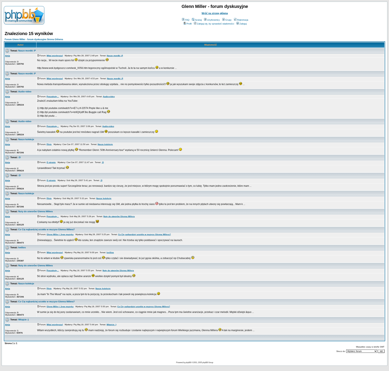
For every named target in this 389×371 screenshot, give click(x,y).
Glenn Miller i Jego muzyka (60, 234)
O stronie (51, 162)
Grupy (228, 20)
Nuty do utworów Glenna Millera (35, 211)
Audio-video (24, 91)
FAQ (187, 20)
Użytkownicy (213, 20)
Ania (7, 55)
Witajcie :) (23, 319)
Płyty (49, 144)
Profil (189, 23)
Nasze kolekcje (26, 139)
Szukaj (198, 20)
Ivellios (22, 247)
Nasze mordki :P (27, 50)
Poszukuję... (53, 96)
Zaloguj (243, 23)
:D (19, 157)
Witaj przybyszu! (55, 55)
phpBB (188, 362)
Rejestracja (242, 20)
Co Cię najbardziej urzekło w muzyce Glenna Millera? (46, 229)
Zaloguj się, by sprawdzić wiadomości (215, 23)
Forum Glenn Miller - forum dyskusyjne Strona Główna (34, 39)
